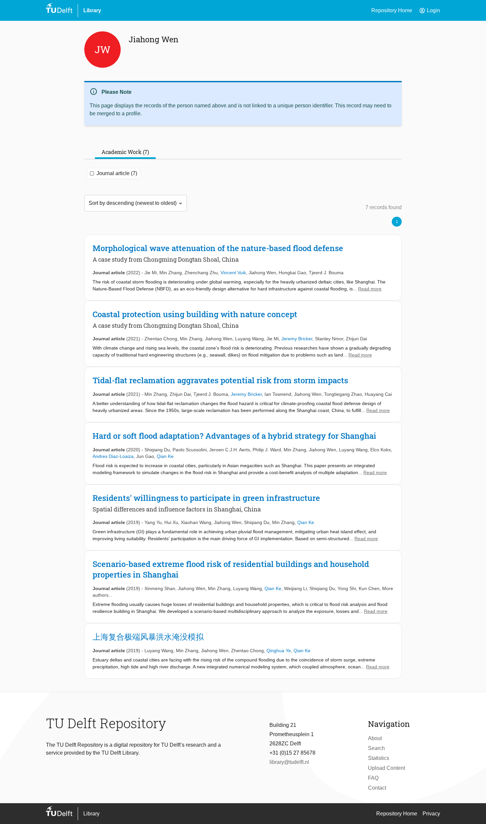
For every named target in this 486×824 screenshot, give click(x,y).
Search (376, 748)
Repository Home (391, 10)
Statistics (378, 758)
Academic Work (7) (125, 151)
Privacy (431, 813)
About (375, 738)
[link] (243, 268)
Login (429, 11)
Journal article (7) (117, 173)
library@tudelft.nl (289, 762)
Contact (377, 788)
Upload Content (386, 768)
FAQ (373, 778)
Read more (370, 288)
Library (92, 10)
